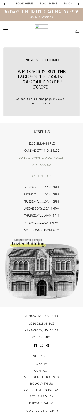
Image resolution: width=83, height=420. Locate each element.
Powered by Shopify (41, 411)
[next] (78, 4)
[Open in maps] (41, 269)
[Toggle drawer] (5, 30)
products (47, 103)
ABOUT (41, 364)
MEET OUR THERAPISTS (41, 377)
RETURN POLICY (42, 396)
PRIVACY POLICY (41, 403)
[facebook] (35, 345)
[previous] (5, 4)
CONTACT (41, 371)
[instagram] (41, 345)
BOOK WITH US (41, 384)
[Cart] (77, 30)
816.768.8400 (41, 165)
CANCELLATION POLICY (41, 390)
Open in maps (41, 176)
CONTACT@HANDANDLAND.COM (42, 158)
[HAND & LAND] (41, 30)
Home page (44, 99)
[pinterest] (48, 345)
